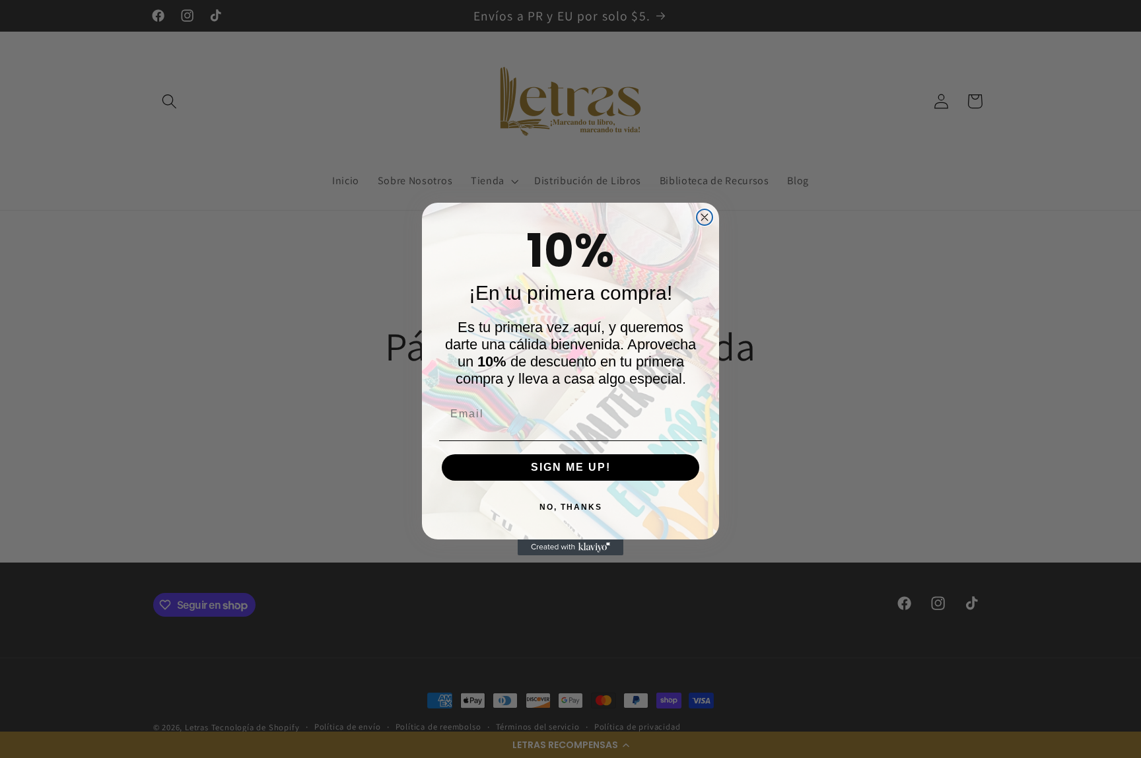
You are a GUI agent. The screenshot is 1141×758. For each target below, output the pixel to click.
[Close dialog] (704, 217)
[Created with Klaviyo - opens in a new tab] (570, 547)
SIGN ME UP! (571, 466)
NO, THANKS (570, 506)
